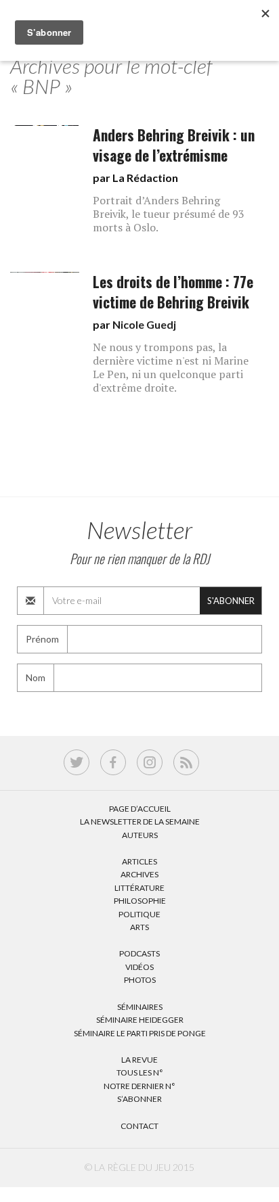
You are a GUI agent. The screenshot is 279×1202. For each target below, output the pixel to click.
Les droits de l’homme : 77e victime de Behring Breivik (173, 292)
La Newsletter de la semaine (140, 821)
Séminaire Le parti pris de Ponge (140, 1033)
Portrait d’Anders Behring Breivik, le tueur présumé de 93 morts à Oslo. (168, 214)
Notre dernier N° (139, 1086)
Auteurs (140, 835)
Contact (139, 1126)
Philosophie (140, 901)
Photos (140, 980)
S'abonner (231, 600)
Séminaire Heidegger (140, 1020)
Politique (139, 914)
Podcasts (139, 953)
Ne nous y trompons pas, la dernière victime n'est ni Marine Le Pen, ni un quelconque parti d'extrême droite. (171, 367)
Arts (139, 927)
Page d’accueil (140, 809)
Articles (139, 861)
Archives (139, 874)
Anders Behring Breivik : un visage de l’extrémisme (174, 145)
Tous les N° (139, 1072)
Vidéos (139, 967)
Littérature (139, 888)
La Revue (139, 1060)
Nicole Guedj (144, 324)
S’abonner (139, 1099)
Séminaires (140, 1007)
